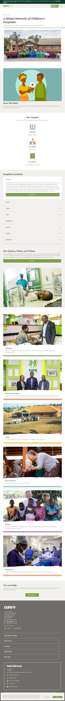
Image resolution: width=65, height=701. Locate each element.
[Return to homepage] (8, 6)
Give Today (10, 621)
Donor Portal (12, 683)
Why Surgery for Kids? (10, 635)
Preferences (47, 697)
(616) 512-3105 (10, 616)
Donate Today (31, 595)
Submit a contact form (14, 680)
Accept (57, 697)
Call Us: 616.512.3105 (13, 674)
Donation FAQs (12, 677)
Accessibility (54, 692)
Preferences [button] (37, 697)
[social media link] (4, 625)
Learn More (32, 194)
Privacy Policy (48, 692)
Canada (8, 628)
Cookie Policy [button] (11, 697)
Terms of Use (42, 692)
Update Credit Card (13, 686)
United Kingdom (17, 628)
